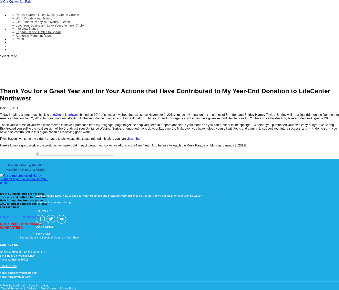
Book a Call (43, 233)
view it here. (135, 138)
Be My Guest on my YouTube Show (32, 42)
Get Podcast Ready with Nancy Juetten (43, 22)
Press (20, 39)
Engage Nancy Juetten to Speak (38, 32)
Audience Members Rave (33, 35)
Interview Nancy (27, 28)
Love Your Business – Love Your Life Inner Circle (50, 25)
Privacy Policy (68, 288)
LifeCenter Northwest (64, 114)
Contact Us (15, 49)
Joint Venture (48, 288)
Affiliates (32, 288)
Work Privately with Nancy (34, 18)
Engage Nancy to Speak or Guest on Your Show (49, 237)
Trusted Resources (12, 288)
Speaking (14, 29)
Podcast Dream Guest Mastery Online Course (47, 15)
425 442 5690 (8, 266)
